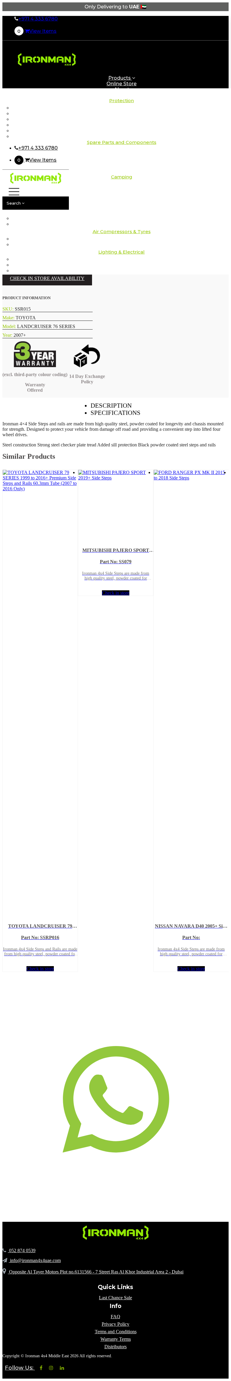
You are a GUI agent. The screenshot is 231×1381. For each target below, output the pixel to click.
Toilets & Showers (121, 218)
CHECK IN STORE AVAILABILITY (47, 278)
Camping (121, 152)
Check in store (40, 968)
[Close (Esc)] (211, 6)
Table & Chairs (121, 213)
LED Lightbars (121, 265)
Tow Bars (121, 131)
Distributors (115, 1346)
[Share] (198, 6)
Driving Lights (121, 259)
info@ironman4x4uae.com (35, 1260)
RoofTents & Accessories (121, 196)
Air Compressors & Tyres (122, 231)
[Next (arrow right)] (220, 691)
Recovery (121, 169)
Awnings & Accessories (121, 184)
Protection (121, 100)
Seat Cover (121, 119)
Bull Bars (121, 108)
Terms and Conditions (116, 1331)
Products (120, 78)
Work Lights (122, 271)
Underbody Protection (121, 136)
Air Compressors (121, 239)
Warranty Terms (115, 1339)
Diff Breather (121, 114)
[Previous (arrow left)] (10, 691)
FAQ (115, 1316)
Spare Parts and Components (121, 142)
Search (14, 203)
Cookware (121, 224)
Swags (121, 207)
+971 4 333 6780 (38, 19)
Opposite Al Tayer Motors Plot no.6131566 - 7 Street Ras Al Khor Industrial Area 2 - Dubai (95, 1271)
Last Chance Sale (115, 1297)
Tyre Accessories (121, 245)
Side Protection (121, 125)
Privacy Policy (115, 1324)
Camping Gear (121, 190)
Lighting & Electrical (121, 252)
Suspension (121, 164)
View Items (37, 31)
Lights (121, 201)
